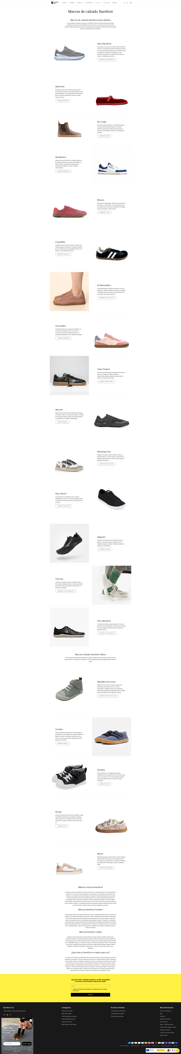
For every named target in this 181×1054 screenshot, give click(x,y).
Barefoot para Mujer (66, 1013)
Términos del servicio (146, 1045)
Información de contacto (166, 1045)
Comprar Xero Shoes (63, 505)
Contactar (162, 1016)
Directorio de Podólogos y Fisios (168, 1027)
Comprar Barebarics (63, 171)
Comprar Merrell (62, 422)
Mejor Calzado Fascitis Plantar (69, 1024)
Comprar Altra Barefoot (107, 59)
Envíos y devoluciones (165, 1011)
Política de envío (155, 1045)
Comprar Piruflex (104, 784)
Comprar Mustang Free (106, 463)
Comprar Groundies (63, 338)
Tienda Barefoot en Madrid (117, 1013)
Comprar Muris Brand (105, 867)
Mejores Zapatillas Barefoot (68, 1019)
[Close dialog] (30, 1020)
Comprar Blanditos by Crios (108, 695)
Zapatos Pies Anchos (67, 1021)
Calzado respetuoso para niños (69, 1016)
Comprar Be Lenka (104, 135)
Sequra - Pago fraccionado (166, 1024)
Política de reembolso (124, 1045)
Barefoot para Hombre (67, 1011)
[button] (124, 2)
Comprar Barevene (63, 100)
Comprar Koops (62, 826)
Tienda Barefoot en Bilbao (117, 1016)
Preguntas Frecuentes (165, 1019)
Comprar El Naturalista (106, 297)
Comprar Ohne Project (106, 381)
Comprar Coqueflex (63, 254)
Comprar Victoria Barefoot (66, 591)
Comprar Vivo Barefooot (107, 633)
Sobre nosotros (163, 1021)
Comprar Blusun (104, 212)
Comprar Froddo (62, 743)
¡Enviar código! (26, 1043)
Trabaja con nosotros (165, 1030)
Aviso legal (175, 1045)
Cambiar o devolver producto (167, 1032)
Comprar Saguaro (104, 549)
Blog (161, 1013)
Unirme (90, 995)
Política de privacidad (135, 1045)
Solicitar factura (163, 1035)
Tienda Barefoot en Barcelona (118, 1011)
